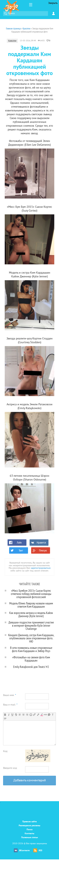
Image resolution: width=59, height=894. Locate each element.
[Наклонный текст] (9, 715)
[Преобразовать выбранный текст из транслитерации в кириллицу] (52, 715)
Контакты (29, 833)
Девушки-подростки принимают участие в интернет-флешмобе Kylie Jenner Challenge (31, 625)
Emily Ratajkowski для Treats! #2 (31, 667)
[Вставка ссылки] (34, 715)
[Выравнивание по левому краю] (20, 715)
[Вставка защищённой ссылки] (38, 715)
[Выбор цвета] (41, 715)
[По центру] (23, 715)
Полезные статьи (29, 837)
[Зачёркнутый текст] (16, 715)
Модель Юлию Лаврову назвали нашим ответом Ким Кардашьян (31, 604)
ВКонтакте (24, 850)
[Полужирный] (5, 715)
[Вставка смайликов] (31, 715)
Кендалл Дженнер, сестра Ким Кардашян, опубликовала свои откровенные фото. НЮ (31, 638)
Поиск (30, 829)
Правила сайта (29, 821)
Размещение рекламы (29, 825)
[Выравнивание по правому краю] (27, 715)
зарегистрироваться (41, 568)
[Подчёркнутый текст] (12, 715)
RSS (40, 850)
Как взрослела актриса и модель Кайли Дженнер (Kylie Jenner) (31, 614)
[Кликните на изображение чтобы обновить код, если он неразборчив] (37, 761)
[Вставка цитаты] (49, 715)
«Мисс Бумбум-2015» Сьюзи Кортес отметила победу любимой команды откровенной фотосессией (31, 594)
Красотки (12, 41)
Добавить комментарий (29, 781)
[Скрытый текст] (45, 715)
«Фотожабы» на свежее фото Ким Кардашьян (31, 658)
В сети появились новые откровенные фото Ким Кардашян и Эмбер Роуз (31, 649)
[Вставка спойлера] (5, 719)
